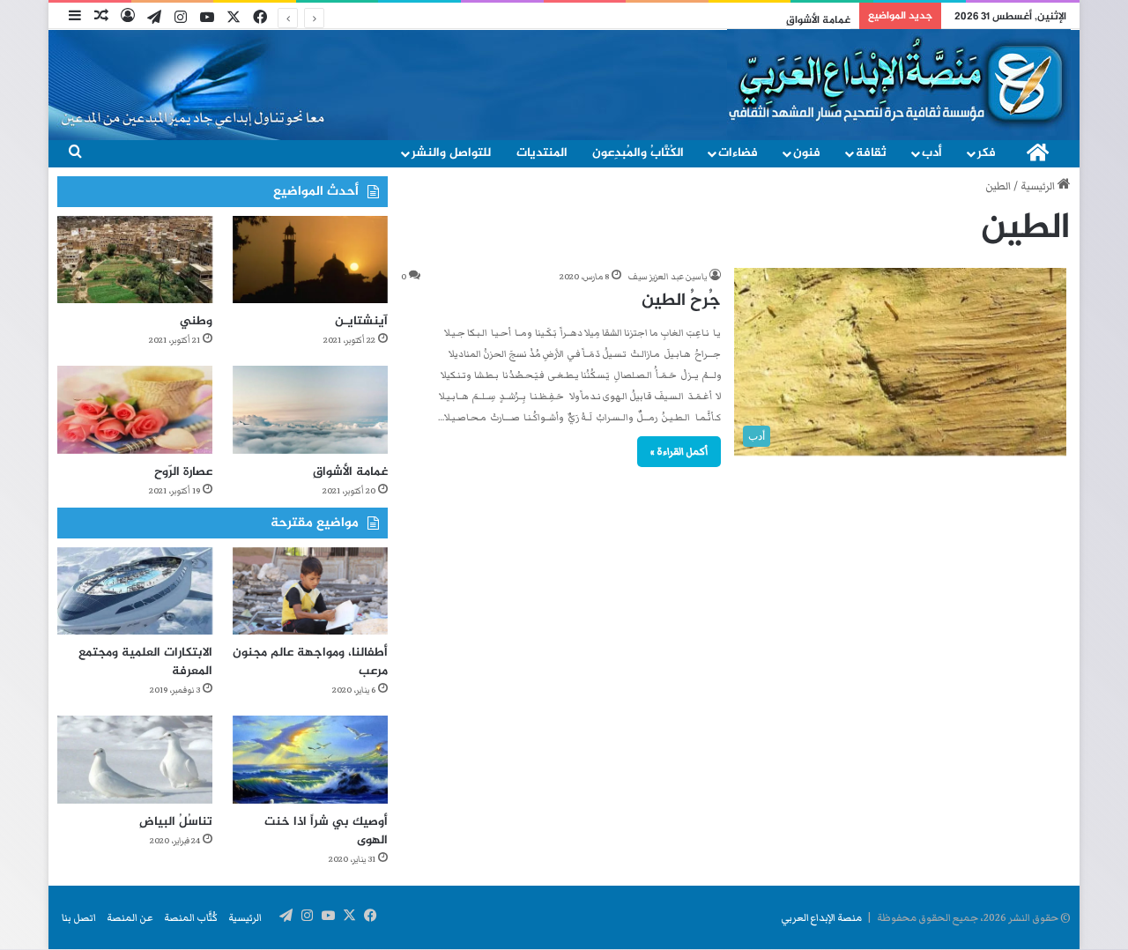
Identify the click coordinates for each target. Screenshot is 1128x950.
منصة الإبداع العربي (821, 917)
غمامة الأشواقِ (818, 20)
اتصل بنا (79, 917)
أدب (932, 153)
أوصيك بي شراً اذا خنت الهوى (326, 831)
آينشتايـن (361, 321)
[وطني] (134, 259)
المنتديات (542, 153)
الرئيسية (1039, 186)
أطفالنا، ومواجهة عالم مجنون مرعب (310, 661)
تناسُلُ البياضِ (175, 822)
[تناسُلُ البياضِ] (134, 759)
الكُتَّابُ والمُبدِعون (638, 153)
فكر (986, 153)
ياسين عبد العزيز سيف (667, 277)
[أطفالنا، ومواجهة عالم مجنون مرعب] (310, 591)
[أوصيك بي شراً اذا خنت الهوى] (310, 759)
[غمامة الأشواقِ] (310, 409)
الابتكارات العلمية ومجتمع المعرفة (145, 661)
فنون (806, 153)
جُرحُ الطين (681, 300)
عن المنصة (130, 917)
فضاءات (738, 153)
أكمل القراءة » (679, 451)
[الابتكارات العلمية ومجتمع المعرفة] (134, 591)
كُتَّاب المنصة (191, 917)
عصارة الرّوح (183, 472)
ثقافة (871, 153)
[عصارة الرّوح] (134, 409)
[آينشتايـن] (310, 259)
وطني (196, 321)
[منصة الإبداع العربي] (899, 81)
